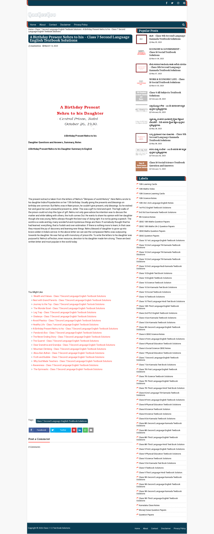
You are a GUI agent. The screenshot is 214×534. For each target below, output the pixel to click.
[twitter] (172, 3)
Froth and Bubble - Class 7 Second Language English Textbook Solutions (68, 357)
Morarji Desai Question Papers (152, 510)
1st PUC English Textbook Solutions (155, 207)
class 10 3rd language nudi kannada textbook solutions (159, 267)
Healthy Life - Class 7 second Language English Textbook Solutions (66, 324)
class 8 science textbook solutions (155, 414)
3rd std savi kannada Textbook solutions (157, 212)
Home (31, 29)
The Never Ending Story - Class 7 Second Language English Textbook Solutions (71, 337)
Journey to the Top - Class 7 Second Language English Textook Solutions (68, 304)
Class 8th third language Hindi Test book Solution (162, 444)
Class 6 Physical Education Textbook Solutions (160, 343)
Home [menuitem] (33, 24)
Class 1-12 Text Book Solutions (56, 528)
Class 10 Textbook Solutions (152, 297)
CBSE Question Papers (149, 236)
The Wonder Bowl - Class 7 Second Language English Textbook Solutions (69, 308)
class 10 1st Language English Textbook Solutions (162, 240)
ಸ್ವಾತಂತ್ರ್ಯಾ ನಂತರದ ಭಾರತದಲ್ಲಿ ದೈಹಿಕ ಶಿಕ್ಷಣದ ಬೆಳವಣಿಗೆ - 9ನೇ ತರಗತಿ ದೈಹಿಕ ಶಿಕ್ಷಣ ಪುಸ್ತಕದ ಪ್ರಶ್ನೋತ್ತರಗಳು (167, 122)
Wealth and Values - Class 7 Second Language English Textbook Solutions (69, 296)
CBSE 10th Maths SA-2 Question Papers (157, 226)
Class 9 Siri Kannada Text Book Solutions (157, 463)
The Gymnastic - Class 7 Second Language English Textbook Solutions (67, 369)
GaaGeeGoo (36, 46)
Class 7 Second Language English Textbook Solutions (58, 29)
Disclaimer (166, 528)
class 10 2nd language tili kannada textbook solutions (158, 260)
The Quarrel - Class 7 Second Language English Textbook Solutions (66, 341)
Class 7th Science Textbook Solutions (156, 376)
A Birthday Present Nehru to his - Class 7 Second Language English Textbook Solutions (75, 328)
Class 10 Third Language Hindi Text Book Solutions (162, 301)
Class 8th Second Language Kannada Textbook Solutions (159, 424)
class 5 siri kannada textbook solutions (157, 322)
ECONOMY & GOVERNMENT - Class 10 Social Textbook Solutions (165, 52)
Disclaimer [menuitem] (65, 24)
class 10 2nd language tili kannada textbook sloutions (158, 246)
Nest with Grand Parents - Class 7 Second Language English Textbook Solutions (72, 300)
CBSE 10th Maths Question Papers (154, 222)
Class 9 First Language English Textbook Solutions (162, 449)
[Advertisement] (80, 71)
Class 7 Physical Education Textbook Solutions (160, 353)
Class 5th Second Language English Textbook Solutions (158, 328)
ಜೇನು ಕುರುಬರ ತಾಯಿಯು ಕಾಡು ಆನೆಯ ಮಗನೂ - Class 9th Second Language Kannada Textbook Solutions (167, 67)
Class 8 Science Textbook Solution (154, 409)
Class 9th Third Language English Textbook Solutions (157, 499)
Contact (154, 528)
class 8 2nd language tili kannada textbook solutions (157, 394)
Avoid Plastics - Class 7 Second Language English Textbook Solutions (67, 320)
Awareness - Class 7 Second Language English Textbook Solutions (65, 365)
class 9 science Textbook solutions (155, 458)
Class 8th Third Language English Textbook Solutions (157, 438)
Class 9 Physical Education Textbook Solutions (160, 454)
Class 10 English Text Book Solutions (155, 273)
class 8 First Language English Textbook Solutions (162, 400)
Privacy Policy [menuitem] (81, 24)
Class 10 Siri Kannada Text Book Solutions (158, 287)
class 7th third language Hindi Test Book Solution (162, 388)
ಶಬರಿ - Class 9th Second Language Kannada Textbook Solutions (167, 37)
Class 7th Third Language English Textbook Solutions (157, 382)
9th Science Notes (147, 217)
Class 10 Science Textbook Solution (155, 282)
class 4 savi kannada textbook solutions (157, 318)
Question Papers (146, 515)
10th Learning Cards (148, 184)
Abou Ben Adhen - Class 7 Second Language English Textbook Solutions (68, 353)
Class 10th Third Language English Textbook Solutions (157, 307)
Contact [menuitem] (53, 24)
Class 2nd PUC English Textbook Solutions (158, 313)
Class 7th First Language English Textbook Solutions (156, 370)
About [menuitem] (42, 24)
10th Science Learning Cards (152, 193)
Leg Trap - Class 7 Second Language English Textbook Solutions (64, 312)
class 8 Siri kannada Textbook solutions (157, 418)
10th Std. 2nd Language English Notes (156, 203)
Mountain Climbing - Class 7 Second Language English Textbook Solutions (69, 349)
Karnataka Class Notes (149, 505)
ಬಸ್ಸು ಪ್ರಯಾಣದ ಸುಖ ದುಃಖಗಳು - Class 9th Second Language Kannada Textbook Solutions (167, 137)
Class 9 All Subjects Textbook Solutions (165, 94)
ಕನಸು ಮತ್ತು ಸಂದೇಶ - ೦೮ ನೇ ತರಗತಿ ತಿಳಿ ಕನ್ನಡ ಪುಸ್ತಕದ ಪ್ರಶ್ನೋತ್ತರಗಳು (167, 151)
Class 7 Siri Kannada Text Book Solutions (157, 365)
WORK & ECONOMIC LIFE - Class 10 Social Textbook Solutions (167, 81)
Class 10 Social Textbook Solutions (155, 292)
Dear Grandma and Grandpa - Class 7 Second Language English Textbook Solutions (74, 345)
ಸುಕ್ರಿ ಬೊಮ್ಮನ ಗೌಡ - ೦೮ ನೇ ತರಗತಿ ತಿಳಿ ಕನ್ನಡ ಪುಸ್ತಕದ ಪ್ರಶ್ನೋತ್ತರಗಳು (167, 107)
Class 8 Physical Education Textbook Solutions (160, 404)
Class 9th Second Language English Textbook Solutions (158, 485)
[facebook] (166, 3)
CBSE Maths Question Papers (152, 231)
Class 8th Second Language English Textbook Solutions (158, 431)
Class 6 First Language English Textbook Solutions (162, 339)
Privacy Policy (180, 528)
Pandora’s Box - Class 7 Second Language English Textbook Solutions (67, 332)
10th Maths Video (147, 189)
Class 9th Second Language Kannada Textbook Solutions (159, 478)
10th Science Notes (148, 198)
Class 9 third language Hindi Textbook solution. (161, 472)
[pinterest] (183, 3)
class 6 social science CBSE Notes (155, 348)
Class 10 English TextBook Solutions (155, 278)
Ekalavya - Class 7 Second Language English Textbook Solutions (64, 316)
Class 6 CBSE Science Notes (151, 334)
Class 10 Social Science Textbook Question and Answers (167, 164)
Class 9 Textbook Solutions (151, 468)
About (145, 528)
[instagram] (178, 3)
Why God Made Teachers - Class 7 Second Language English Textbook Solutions (72, 361)
